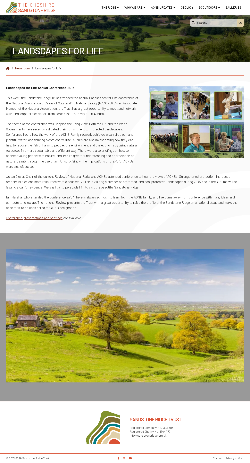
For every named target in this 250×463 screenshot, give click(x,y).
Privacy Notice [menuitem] (234, 458)
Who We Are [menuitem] (133, 7)
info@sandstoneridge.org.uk (148, 435)
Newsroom (22, 68)
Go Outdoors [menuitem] (208, 7)
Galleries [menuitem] (233, 7)
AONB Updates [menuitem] (161, 7)
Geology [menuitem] (187, 7)
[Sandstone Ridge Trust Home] (11, 7)
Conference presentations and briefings (34, 218)
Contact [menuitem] (217, 458)
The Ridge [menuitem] (109, 7)
